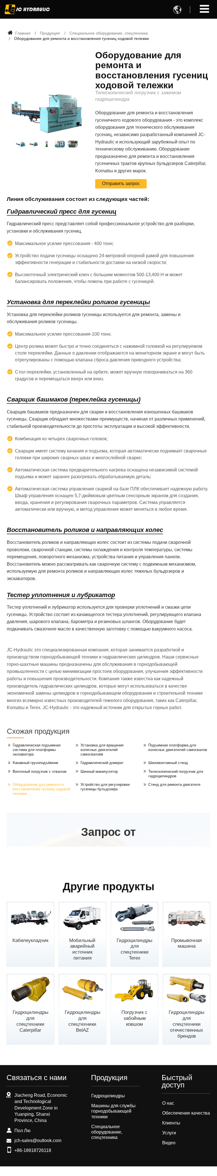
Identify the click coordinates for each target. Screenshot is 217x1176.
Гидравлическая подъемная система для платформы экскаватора (36, 749)
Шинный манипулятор (99, 771)
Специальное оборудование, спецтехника (109, 33)
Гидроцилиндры (108, 1095)
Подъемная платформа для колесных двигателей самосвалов (177, 747)
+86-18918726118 (32, 1150)
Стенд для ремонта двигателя (174, 784)
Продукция (50, 33)
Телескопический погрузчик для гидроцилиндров (175, 773)
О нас (168, 1103)
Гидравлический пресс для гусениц (61, 211)
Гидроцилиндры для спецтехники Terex (134, 949)
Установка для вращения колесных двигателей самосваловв (102, 749)
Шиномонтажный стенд (168, 763)
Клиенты (171, 1123)
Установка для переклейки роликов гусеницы (78, 302)
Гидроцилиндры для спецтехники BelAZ (82, 1021)
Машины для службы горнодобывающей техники (113, 1111)
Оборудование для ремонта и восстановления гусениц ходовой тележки (41, 789)
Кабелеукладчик (30, 940)
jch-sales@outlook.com (37, 1140)
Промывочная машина (186, 943)
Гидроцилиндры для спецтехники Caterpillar (30, 1021)
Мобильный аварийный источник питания (82, 949)
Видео (168, 1142)
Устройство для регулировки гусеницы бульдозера (105, 786)
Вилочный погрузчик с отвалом (39, 771)
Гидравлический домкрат (102, 763)
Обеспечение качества (186, 1113)
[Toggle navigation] (204, 9)
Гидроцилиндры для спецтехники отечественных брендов (186, 1024)
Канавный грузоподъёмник (35, 763)
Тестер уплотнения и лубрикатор (61, 594)
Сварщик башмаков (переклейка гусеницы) (73, 399)
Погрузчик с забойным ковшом (134, 1018)
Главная (22, 33)
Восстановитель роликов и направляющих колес (85, 529)
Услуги (169, 1132)
